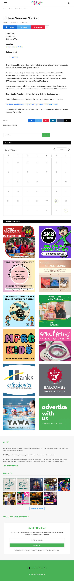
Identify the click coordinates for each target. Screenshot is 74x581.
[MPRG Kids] (19, 345)
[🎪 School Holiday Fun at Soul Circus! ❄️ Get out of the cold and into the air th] (50, 498)
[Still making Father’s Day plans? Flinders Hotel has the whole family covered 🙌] (9, 484)
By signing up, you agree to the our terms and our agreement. (38, 550)
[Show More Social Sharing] (47, 27)
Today (62, 149)
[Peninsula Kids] (37, 3)
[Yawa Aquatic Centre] (19, 414)
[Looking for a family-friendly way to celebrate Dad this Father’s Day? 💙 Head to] (23, 484)
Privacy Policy (49, 550)
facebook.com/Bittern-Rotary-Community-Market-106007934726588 (32, 104)
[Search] (69, 3)
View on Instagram (37, 508)
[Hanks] (19, 380)
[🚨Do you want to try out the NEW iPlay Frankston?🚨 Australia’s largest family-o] (64, 484)
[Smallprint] (55, 345)
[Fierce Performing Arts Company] (19, 276)
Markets (15, 57)
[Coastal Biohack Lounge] (55, 276)
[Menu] (5, 3)
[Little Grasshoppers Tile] (55, 311)
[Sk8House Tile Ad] (55, 242)
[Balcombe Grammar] (55, 380)
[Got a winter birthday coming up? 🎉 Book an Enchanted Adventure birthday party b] (9, 498)
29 (56, 201)
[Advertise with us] (55, 414)
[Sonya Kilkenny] (19, 242)
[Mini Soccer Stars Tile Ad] (19, 311)
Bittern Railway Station (14, 47)
